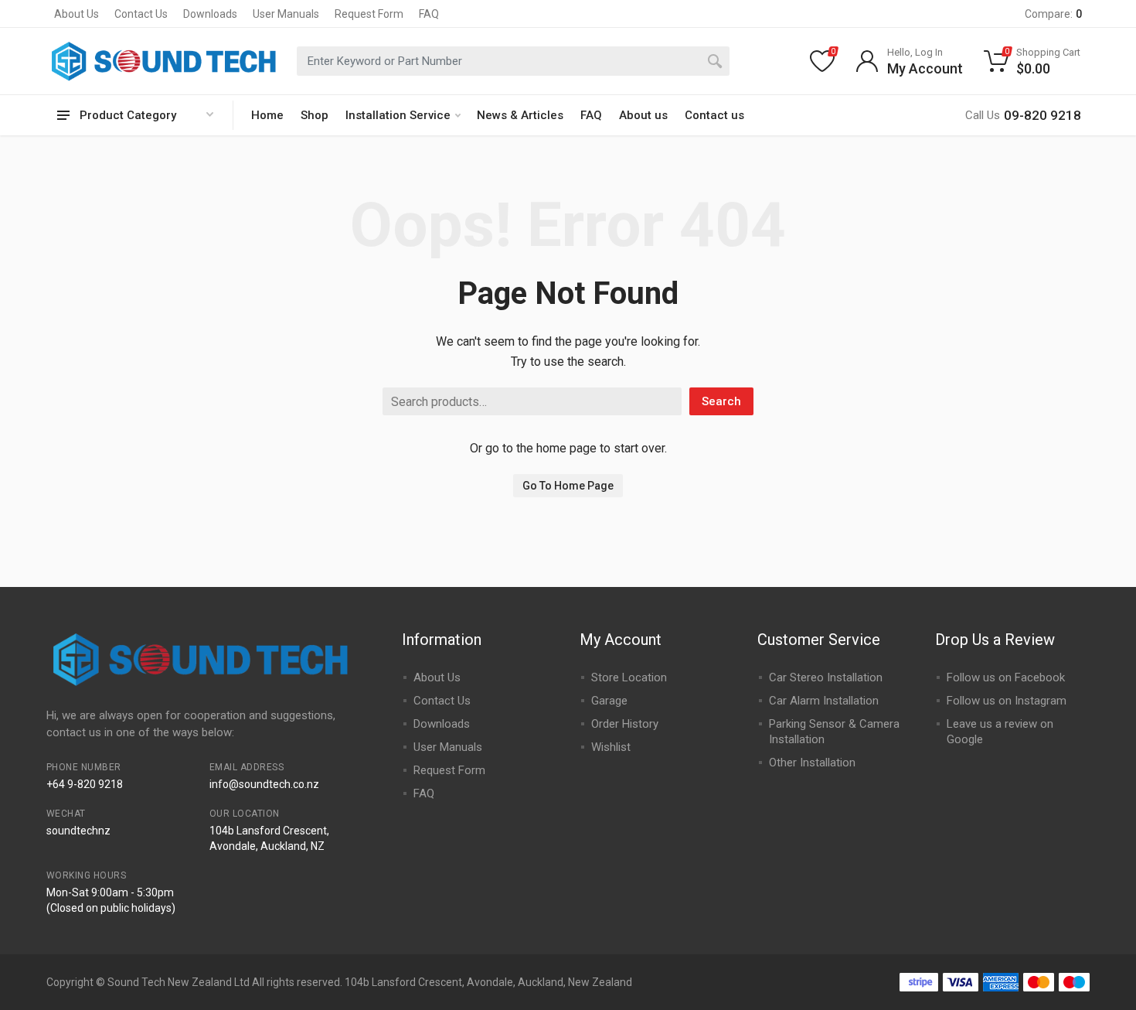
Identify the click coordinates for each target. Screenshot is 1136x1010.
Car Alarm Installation (824, 701)
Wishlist (611, 747)
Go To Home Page (568, 485)
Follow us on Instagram (1006, 701)
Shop (314, 115)
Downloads (210, 14)
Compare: (1053, 14)
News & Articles (520, 115)
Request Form (369, 14)
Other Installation (812, 762)
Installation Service (398, 115)
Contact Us (141, 14)
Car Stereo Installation (826, 677)
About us (643, 115)
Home (267, 115)
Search (721, 401)
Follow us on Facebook (1006, 677)
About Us (76, 14)
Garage (609, 701)
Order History (624, 724)
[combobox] (513, 61)
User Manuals (286, 14)
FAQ (429, 14)
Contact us (714, 115)
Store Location (629, 677)
